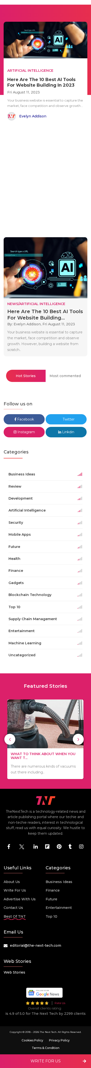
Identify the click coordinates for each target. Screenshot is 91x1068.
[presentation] (9, 739)
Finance (53, 890)
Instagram (26, 432)
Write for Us (15, 890)
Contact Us (13, 907)
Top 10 (51, 916)
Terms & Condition (45, 1048)
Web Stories (14, 972)
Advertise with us (20, 899)
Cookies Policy (32, 1040)
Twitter (68, 419)
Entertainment (59, 907)
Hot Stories (26, 376)
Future (51, 899)
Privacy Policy (59, 1040)
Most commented (65, 376)
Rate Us (60, 1003)
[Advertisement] (45, 180)
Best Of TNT (15, 916)
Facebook (25, 419)
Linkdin (67, 432)
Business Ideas (59, 882)
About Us (12, 882)
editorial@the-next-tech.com (35, 945)
